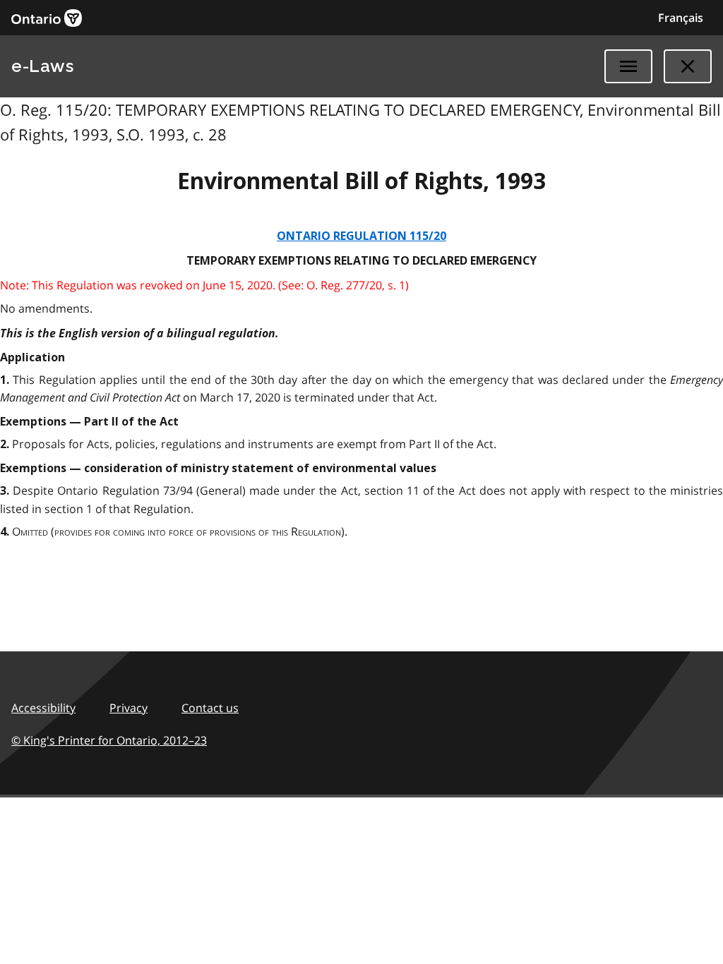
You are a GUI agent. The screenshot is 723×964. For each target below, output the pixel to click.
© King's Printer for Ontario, (109, 740)
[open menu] (628, 66)
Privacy (128, 708)
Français (680, 17)
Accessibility (43, 708)
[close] (688, 66)
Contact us (210, 708)
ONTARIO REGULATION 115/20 (361, 236)
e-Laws (42, 66)
